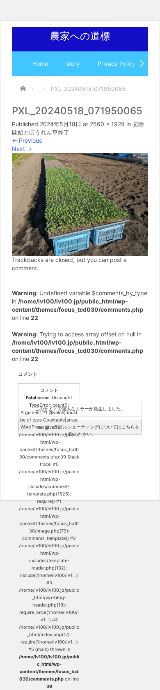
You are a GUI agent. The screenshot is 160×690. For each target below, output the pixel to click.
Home (40, 63)
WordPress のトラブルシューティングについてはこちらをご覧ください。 (80, 429)
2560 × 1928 (107, 123)
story (73, 63)
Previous (27, 140)
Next (22, 148)
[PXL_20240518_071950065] (80, 203)
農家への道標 (80, 36)
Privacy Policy (116, 63)
